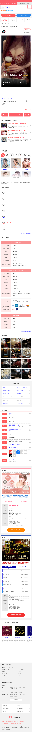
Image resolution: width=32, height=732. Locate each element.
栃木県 (15, 691)
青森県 (11, 687)
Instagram (10, 452)
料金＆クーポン (6, 390)
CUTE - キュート (6, 3)
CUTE (6, 7)
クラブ (19, 667)
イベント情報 (20, 390)
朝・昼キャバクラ (5, 669)
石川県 (20, 694)
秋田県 (24, 687)
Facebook (18, 452)
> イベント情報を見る (26, 233)
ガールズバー (20, 673)
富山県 (15, 694)
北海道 (11, 685)
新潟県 (11, 694)
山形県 (11, 688)
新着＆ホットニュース (22, 387)
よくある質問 (20, 708)
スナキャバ (4, 673)
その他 (19, 675)
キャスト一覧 (6, 393)
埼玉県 (24, 691)
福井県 (24, 694)
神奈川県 (20, 692)
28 (11, 155)
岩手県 (15, 687)
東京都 (15, 692)
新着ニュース (13, 3)
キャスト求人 (8, 15)
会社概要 (4, 711)
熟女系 (3, 671)
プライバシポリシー (21, 705)
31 (24, 155)
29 (16, 155)
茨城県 (11, 691)
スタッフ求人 (24, 15)
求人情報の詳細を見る (16, 530)
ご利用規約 (5, 705)
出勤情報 (19, 393)
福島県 (15, 688)
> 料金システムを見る (26, 331)
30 (20, 155)
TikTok (10, 455)
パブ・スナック (21, 669)
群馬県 (20, 691)
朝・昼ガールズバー (6, 675)
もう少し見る (16, 177)
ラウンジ (19, 671)
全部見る (16, 699)
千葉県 (11, 692)
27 (7, 155)
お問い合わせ (20, 711)
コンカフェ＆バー (5, 678)
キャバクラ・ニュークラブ (7, 667)
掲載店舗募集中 (6, 708)
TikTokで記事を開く (7, 98)
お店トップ (5, 387)
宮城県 (20, 687)
